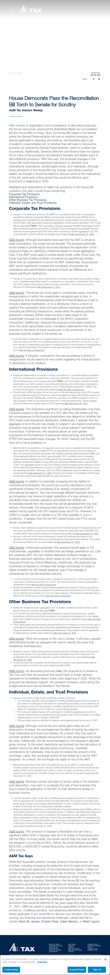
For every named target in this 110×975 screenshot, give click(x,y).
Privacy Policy (93, 944)
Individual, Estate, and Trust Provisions (33, 202)
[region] (55, 965)
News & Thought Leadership (55, 950)
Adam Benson (69, 921)
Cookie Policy (93, 949)
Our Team (71, 944)
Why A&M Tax (53, 949)
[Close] (105, 959)
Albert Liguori (91, 921)
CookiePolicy (42, 962)
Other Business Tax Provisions (28, 199)
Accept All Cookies (77, 969)
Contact (71, 951)
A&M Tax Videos (73, 949)
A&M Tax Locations (75, 950)
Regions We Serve (55, 946)
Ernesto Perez (50, 921)
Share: (84, 79)
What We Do (53, 947)
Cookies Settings (11, 969)
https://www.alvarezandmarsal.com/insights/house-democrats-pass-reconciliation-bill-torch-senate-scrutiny (48, 928)
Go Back (17, 73)
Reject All (97, 969)
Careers (71, 946)
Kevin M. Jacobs (29, 921)
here (33, 225)
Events (70, 947)
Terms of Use (93, 950)
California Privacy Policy (94, 946)
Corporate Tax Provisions (24, 194)
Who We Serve (54, 944)
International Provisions (23, 197)
